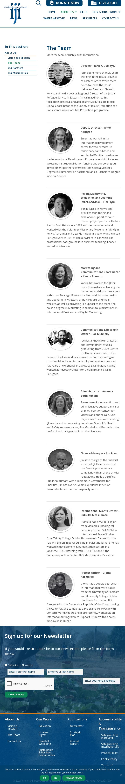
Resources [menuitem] (90, 18)
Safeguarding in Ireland (109, 736)
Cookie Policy (109, 759)
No (55, 778)
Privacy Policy (109, 753)
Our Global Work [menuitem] (105, 12)
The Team (14, 62)
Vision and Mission (19, 57)
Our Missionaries (18, 72)
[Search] (38, 4)
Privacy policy (74, 778)
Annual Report (74, 742)
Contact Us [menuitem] (110, 18)
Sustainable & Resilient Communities (47, 752)
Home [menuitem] (52, 12)
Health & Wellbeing (45, 742)
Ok (44, 778)
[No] (121, 774)
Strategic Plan (75, 734)
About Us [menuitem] (67, 12)
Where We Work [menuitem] (54, 18)
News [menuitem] (73, 18)
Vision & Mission (12, 727)
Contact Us (14, 741)
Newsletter (76, 726)
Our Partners (15, 67)
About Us (10, 52)
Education (45, 726)
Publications (77, 719)
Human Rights (43, 734)
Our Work (44, 719)
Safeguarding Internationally (110, 745)
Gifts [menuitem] (83, 12)
